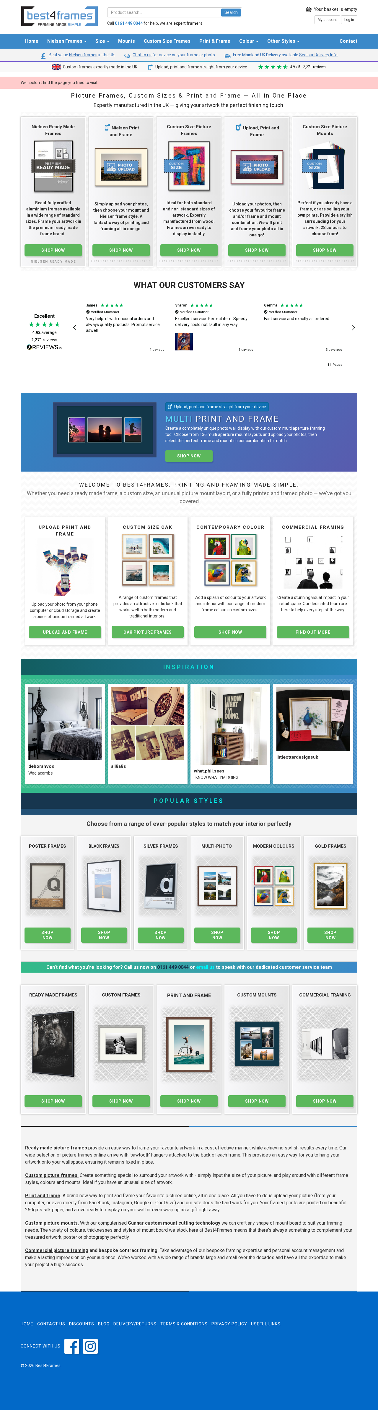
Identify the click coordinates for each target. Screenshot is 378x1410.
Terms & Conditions (184, 1324)
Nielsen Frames (65, 41)
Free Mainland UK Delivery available (285, 54)
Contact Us (51, 1324)
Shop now (189, 456)
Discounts (81, 1324)
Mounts (126, 41)
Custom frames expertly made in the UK (99, 67)
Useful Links (266, 1324)
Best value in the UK (81, 54)
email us (205, 967)
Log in (349, 20)
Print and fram (41, 1195)
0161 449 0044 (173, 967)
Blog (104, 1324)
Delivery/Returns (135, 1324)
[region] (214, 328)
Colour (247, 41)
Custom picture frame (50, 1175)
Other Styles (281, 41)
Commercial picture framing (56, 1250)
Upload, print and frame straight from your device (200, 67)
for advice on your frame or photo (174, 54)
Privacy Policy (229, 1324)
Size (100, 41)
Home (31, 41)
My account (327, 20)
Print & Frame (214, 41)
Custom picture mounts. (52, 1223)
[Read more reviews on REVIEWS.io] (44, 347)
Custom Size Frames (167, 41)
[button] (75, 328)
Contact (348, 41)
